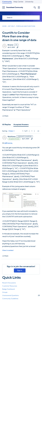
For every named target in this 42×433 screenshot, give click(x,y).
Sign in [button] (19, 270)
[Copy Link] (17, 47)
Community (7, 1)
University (29, 1)
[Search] (35, 7)
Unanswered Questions (21, 295)
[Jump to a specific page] (38, 131)
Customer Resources (9, 286)
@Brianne (8, 143)
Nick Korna (11, 137)
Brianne (10, 45)
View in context (7, 250)
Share (5, 116)
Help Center (18, 1)
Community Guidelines (10, 299)
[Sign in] (39, 7)
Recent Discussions (9, 283)
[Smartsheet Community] (14, 7)
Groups (4, 292)
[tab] (6, 124)
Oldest (10, 131)
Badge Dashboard (8, 289)
